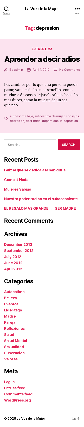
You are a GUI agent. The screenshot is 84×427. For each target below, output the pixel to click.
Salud (9, 334)
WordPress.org (17, 400)
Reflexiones (14, 328)
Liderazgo (13, 310)
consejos (72, 116)
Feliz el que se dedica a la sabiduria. (35, 170)
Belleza (10, 298)
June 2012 (13, 263)
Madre (10, 316)
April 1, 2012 (41, 70)
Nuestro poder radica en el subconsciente (41, 199)
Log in (9, 382)
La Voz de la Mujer (42, 9)
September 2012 (18, 250)
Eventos (11, 304)
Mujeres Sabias (17, 189)
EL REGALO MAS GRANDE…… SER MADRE (40, 208)
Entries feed (14, 388)
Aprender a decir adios (42, 59)
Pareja (9, 322)
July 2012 (12, 257)
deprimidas (50, 121)
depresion (17, 121)
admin (18, 70)
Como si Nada (16, 180)
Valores (11, 359)
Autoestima (42, 49)
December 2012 (18, 244)
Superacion (14, 353)
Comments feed (18, 394)
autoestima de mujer (49, 116)
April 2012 (13, 269)
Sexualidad (14, 347)
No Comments (69, 70)
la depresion (69, 121)
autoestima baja (21, 116)
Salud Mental (15, 341)
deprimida (33, 121)
